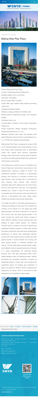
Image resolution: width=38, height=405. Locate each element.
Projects (17, 326)
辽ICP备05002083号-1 (7, 392)
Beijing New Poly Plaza (13, 38)
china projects (26, 326)
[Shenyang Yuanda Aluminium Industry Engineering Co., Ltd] (19, 7)
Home (11, 326)
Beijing (35, 326)
